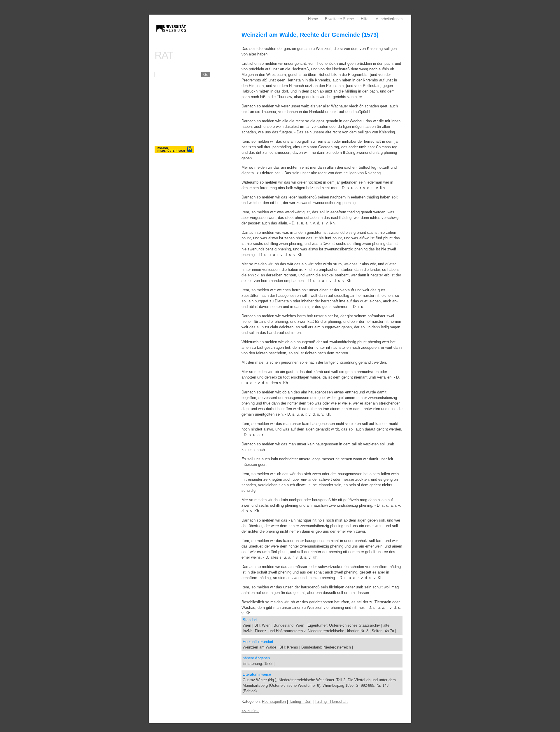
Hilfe (364, 19)
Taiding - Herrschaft (331, 701)
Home (313, 19)
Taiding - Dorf (300, 701)
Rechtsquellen (274, 701)
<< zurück (250, 711)
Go (205, 74)
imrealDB (198, 33)
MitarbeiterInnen (388, 19)
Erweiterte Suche (339, 19)
